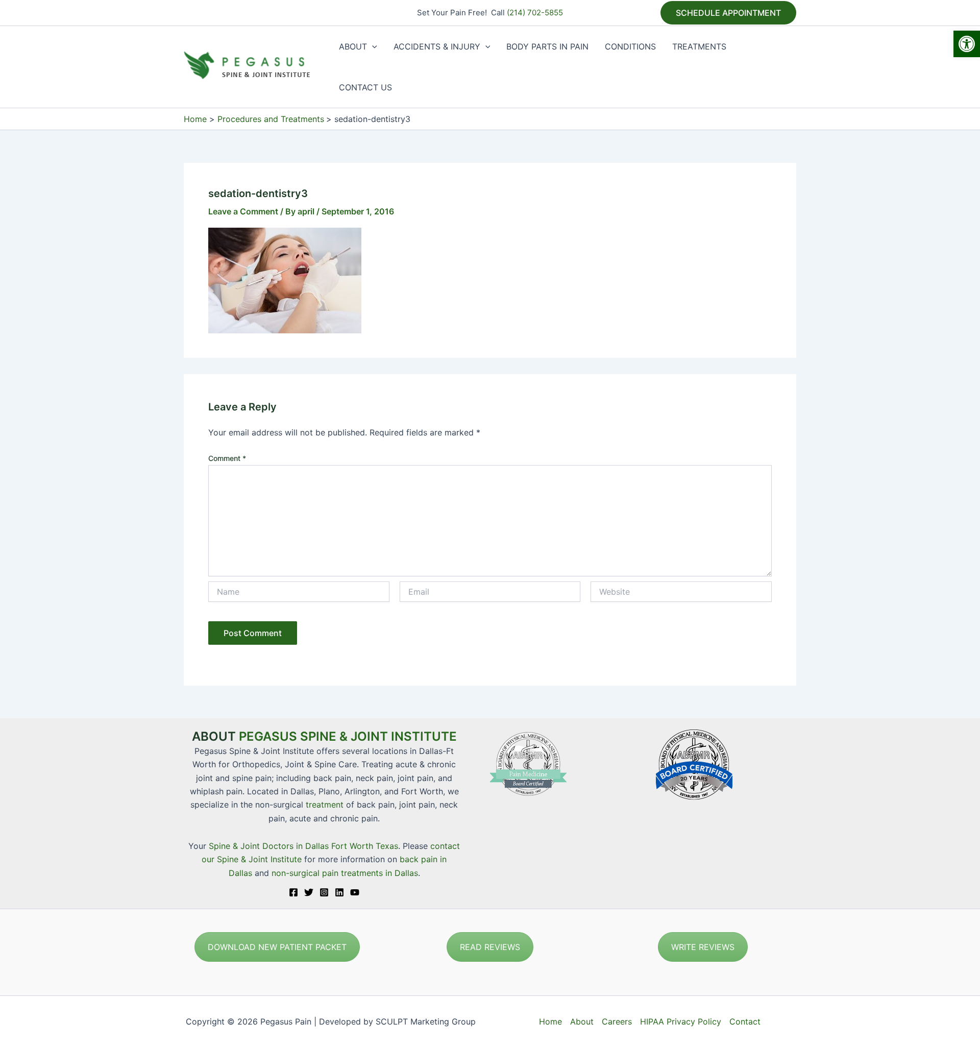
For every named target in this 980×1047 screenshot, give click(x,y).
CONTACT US (365, 87)
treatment (325, 804)
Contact (745, 1021)
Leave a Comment (243, 211)
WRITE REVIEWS (702, 947)
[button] (966, 44)
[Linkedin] (339, 892)
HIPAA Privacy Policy (680, 1021)
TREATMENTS (699, 46)
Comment (227, 458)
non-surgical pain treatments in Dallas (345, 873)
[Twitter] (308, 892)
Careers (617, 1021)
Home (550, 1021)
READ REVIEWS (490, 947)
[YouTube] (354, 892)
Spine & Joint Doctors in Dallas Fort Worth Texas (303, 846)
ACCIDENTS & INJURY (437, 46)
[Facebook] (293, 892)
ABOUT (353, 46)
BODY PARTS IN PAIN (547, 46)
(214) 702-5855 (535, 12)
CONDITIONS (630, 46)
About (582, 1021)
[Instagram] (324, 892)
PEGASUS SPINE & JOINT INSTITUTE (348, 736)
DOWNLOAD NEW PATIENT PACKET (277, 947)
